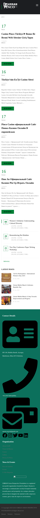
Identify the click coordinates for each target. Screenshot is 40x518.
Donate (3, 514)
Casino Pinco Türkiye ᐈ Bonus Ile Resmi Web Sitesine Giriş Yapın (18, 36)
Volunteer (17, 514)
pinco (3, 43)
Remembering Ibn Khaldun (19, 235)
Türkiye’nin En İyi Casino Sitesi (17, 79)
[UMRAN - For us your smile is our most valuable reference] (10, 5)
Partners (10, 514)
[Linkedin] (25, 435)
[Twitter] (15, 435)
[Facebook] (4, 435)
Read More (8, 63)
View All (6, 261)
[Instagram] (10, 435)
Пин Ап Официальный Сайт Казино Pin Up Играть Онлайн (17, 181)
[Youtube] (20, 435)
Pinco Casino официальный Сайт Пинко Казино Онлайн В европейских (18, 128)
